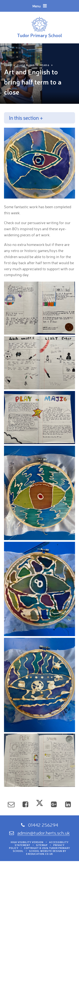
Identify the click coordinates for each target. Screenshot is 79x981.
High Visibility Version (27, 842)
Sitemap (42, 845)
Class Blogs (26, 65)
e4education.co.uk (39, 853)
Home (8, 65)
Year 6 (44, 65)
